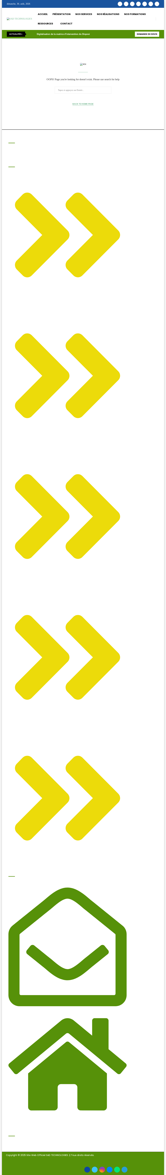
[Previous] (29, 34)
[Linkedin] (138, 4)
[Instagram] (132, 4)
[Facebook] (120, 4)
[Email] (150, 4)
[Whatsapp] (117, 1169)
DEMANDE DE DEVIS (147, 34)
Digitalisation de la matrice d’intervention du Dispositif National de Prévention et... (78, 34)
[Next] (34, 34)
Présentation (62, 14)
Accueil (43, 14)
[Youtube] (144, 4)
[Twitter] (126, 4)
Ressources (45, 23)
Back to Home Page (83, 104)
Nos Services (83, 14)
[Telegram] (157, 4)
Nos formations (135, 14)
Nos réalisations (108, 14)
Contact (66, 23)
